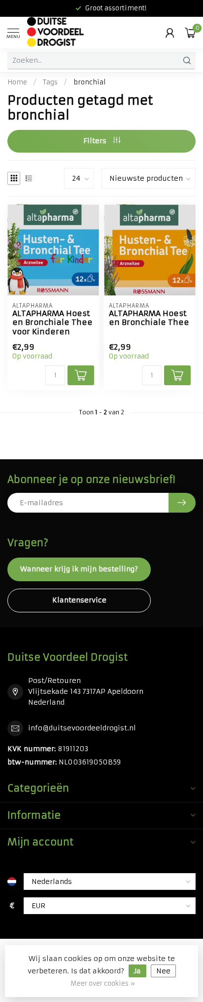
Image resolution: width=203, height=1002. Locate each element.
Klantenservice (79, 600)
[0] (190, 32)
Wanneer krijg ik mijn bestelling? (79, 568)
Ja (137, 970)
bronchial (89, 82)
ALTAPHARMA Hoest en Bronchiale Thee (149, 318)
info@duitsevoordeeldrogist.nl (82, 727)
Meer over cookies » (102, 983)
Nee (163, 970)
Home (17, 82)
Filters (95, 140)
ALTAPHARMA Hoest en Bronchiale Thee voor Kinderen (52, 322)
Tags (50, 82)
